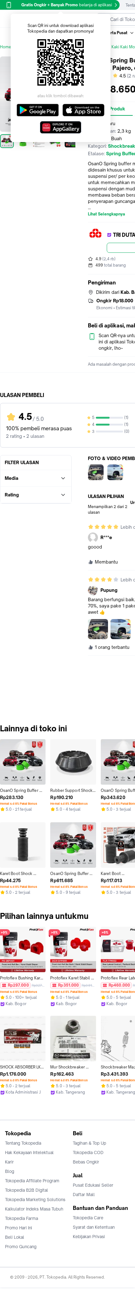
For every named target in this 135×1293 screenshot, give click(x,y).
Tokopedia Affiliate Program (32, 1180)
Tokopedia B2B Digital (26, 1190)
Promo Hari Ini (18, 1227)
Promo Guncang (20, 1246)
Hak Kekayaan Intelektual (29, 1152)
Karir (9, 1161)
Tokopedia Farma (21, 1218)
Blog (9, 1171)
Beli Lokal (14, 1237)
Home (5, 47)
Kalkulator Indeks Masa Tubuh (34, 1208)
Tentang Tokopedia (23, 1143)
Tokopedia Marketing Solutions (35, 1199)
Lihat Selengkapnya (106, 214)
